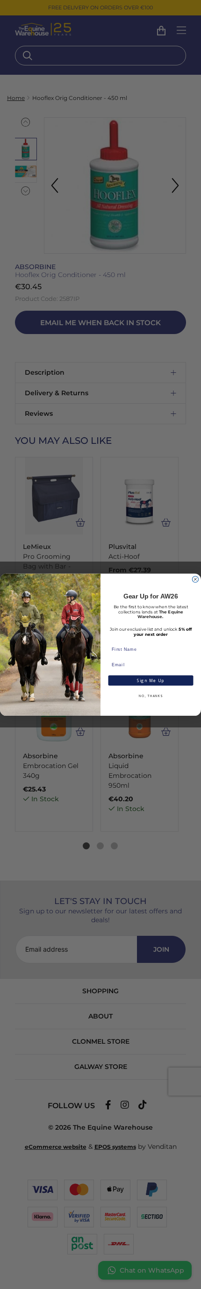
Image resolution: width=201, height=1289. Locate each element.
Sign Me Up (151, 680)
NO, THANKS (150, 696)
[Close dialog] (195, 579)
